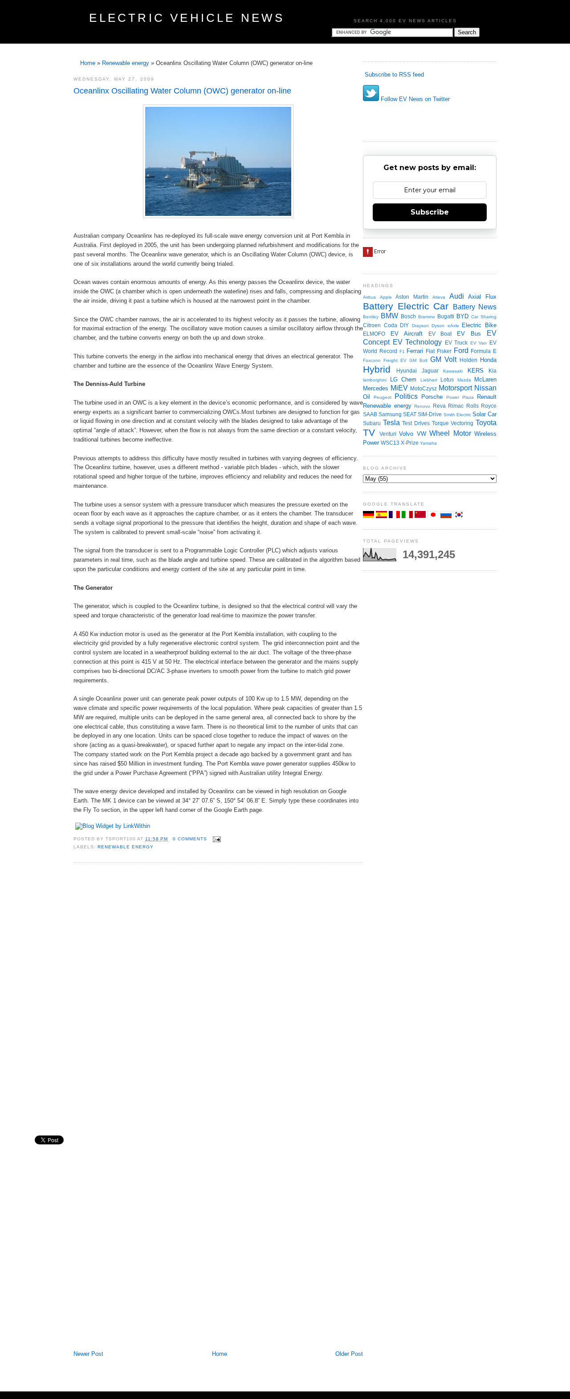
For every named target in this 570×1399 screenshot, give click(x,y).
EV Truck (456, 342)
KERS (476, 370)
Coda (390, 325)
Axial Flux (482, 296)
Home (87, 63)
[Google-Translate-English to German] (369, 516)
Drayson (420, 325)
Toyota (486, 422)
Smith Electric (457, 414)
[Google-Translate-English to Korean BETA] (458, 516)
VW (421, 433)
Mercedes (375, 388)
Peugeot (382, 397)
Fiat (430, 351)
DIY (404, 325)
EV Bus (469, 333)
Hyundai (406, 370)
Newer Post (88, 1353)
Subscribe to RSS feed (393, 74)
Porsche (432, 396)
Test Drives (416, 423)
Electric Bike (479, 325)
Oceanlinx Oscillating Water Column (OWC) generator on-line (182, 90)
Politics (406, 396)
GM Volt (443, 359)
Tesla (391, 422)
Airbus (369, 297)
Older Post (349, 1353)
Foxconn (372, 360)
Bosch (408, 316)
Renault (487, 396)
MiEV (399, 388)
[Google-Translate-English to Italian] (408, 516)
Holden (468, 360)
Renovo (422, 406)
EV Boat (440, 334)
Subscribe (430, 212)
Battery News (475, 307)
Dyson (438, 325)
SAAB (370, 414)
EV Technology (417, 342)
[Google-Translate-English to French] (395, 516)
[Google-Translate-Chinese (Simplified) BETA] (421, 516)
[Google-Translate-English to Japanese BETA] (434, 516)
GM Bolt (418, 360)
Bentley (371, 316)
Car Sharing (484, 316)
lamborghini (375, 379)
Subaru (372, 423)
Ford (461, 350)
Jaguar (430, 370)
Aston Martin (411, 297)
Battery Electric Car (405, 306)
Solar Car (484, 414)
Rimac (456, 406)
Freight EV (395, 360)
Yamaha (428, 443)
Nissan (485, 388)
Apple (386, 297)
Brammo (426, 316)
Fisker (444, 351)
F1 (402, 351)
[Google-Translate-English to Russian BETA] (446, 516)
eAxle (453, 325)
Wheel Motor (450, 433)
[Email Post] (216, 838)
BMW (389, 316)
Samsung (390, 414)
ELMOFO (374, 334)
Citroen (372, 325)
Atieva (438, 297)
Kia (493, 370)
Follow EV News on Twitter (414, 99)
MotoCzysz (423, 388)
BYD (462, 316)
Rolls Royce (481, 406)
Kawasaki (453, 371)
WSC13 (390, 443)
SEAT (409, 414)
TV (369, 432)
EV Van (478, 343)
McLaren (485, 379)
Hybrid (377, 369)
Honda (488, 360)
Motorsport (455, 388)
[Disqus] (218, 989)
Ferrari (415, 351)
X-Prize (410, 443)
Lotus (447, 379)
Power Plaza (460, 397)
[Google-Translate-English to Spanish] (382, 516)
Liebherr (428, 379)
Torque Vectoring (453, 423)
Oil (366, 396)
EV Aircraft (407, 333)
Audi (456, 296)
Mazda (464, 379)
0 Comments (190, 838)
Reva (439, 406)
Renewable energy (125, 63)
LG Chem (403, 379)
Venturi (387, 434)
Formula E (484, 351)
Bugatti (445, 316)
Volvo (406, 433)
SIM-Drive (430, 414)
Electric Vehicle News (187, 17)
